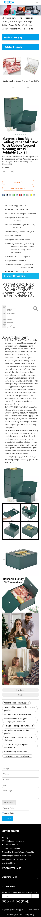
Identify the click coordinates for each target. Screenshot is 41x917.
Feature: (8, 235)
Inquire (17, 182)
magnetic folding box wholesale (17, 714)
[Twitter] (9, 901)
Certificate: (9, 231)
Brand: (8, 209)
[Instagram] (22, 901)
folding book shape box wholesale (18, 726)
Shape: (23, 213)
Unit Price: (9, 256)
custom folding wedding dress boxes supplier (19, 708)
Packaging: (9, 217)
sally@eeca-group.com (14, 841)
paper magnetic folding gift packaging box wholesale (15, 720)
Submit (8, 818)
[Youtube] (18, 901)
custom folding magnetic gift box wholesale (18, 738)
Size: (7, 213)
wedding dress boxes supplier (16, 703)
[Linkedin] (13, 901)
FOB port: (9, 260)
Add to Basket (17, 188)
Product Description (15, 275)
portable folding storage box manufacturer (16, 746)
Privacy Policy (29, 914)
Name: (8, 243)
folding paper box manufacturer (17, 756)
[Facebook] (4, 901)
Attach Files (9, 802)
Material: (9, 224)
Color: (18, 209)
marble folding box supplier (15, 751)
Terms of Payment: (13, 264)
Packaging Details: (13, 239)
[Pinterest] (27, 901)
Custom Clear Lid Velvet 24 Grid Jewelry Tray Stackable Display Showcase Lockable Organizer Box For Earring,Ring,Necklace (31, 81)
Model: (8, 205)
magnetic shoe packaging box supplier (16, 731)
